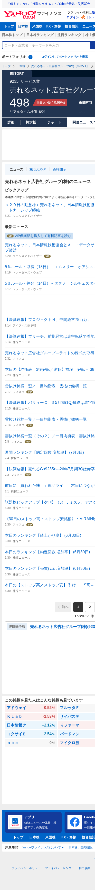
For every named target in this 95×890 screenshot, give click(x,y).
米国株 (37, 26)
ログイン (72, 17)
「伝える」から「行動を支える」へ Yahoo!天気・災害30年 (49, 4)
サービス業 (30, 81)
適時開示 (59, 169)
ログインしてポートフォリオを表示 (64, 56)
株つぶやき (38, 169)
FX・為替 (53, 26)
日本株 (23, 26)
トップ (9, 26)
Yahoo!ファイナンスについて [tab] (41, 847)
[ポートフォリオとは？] (30, 57)
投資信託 (71, 26)
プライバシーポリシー (26, 868)
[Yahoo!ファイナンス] (33, 12)
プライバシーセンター (59, 868)
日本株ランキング (40, 35)
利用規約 (84, 868)
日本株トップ (12, 35)
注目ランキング (69, 35)
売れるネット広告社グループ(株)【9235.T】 (60, 66)
